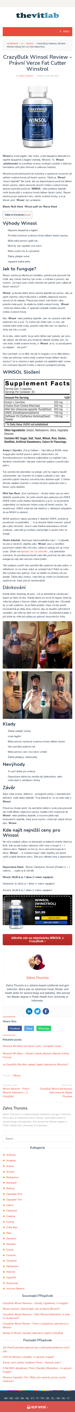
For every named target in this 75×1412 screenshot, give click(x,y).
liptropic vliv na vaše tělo (34, 551)
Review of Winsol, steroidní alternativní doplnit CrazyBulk (33, 1333)
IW (58, 1398)
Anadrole (11, 1160)
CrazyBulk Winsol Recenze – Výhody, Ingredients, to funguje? (35, 1303)
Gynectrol (11, 1260)
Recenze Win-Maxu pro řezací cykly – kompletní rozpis (32, 1046)
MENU (66, 31)
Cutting (10, 1221)
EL (53, 1398)
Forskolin (11, 1255)
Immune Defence (15, 1288)
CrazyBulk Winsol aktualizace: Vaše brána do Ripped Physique (56, 1090)
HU (63, 1398)
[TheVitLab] (38, 15)
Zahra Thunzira (15, 1108)
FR (42, 1398)
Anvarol (10, 1171)
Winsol (17, 1075)
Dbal (8, 1233)
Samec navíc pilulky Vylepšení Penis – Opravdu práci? (32, 1362)
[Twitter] (37, 1011)
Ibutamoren (12, 1283)
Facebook (15, 1028)
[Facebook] (46, 1011)
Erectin (10, 1249)
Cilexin (9, 1205)
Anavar (10, 1166)
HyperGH (11, 1277)
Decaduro (11, 1238)
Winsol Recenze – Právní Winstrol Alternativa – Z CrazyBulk (16, 1090)
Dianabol (10, 1244)
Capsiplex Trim (14, 1199)
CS (17, 1398)
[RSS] (37, 3)
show (27, 214)
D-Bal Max (11, 1227)
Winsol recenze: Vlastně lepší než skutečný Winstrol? (31, 1308)
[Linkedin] (29, 1011)
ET (32, 1398)
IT (68, 1398)
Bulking (10, 1188)
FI (37, 1398)
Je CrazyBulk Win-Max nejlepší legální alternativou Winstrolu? (35, 1064)
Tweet (29, 1028)
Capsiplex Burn (14, 1194)
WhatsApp (43, 1028)
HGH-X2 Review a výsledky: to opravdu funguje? (28, 1356)
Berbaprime (12, 1177)
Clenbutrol (11, 1210)
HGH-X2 (10, 1271)
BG (11, 1398)
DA (22, 1398)
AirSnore (10, 1154)
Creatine (10, 1216)
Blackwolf (11, 1182)
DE (47, 1398)
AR (5, 1398)
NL (27, 1398)
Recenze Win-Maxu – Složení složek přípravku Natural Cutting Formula (36, 1055)
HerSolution (12, 1266)
